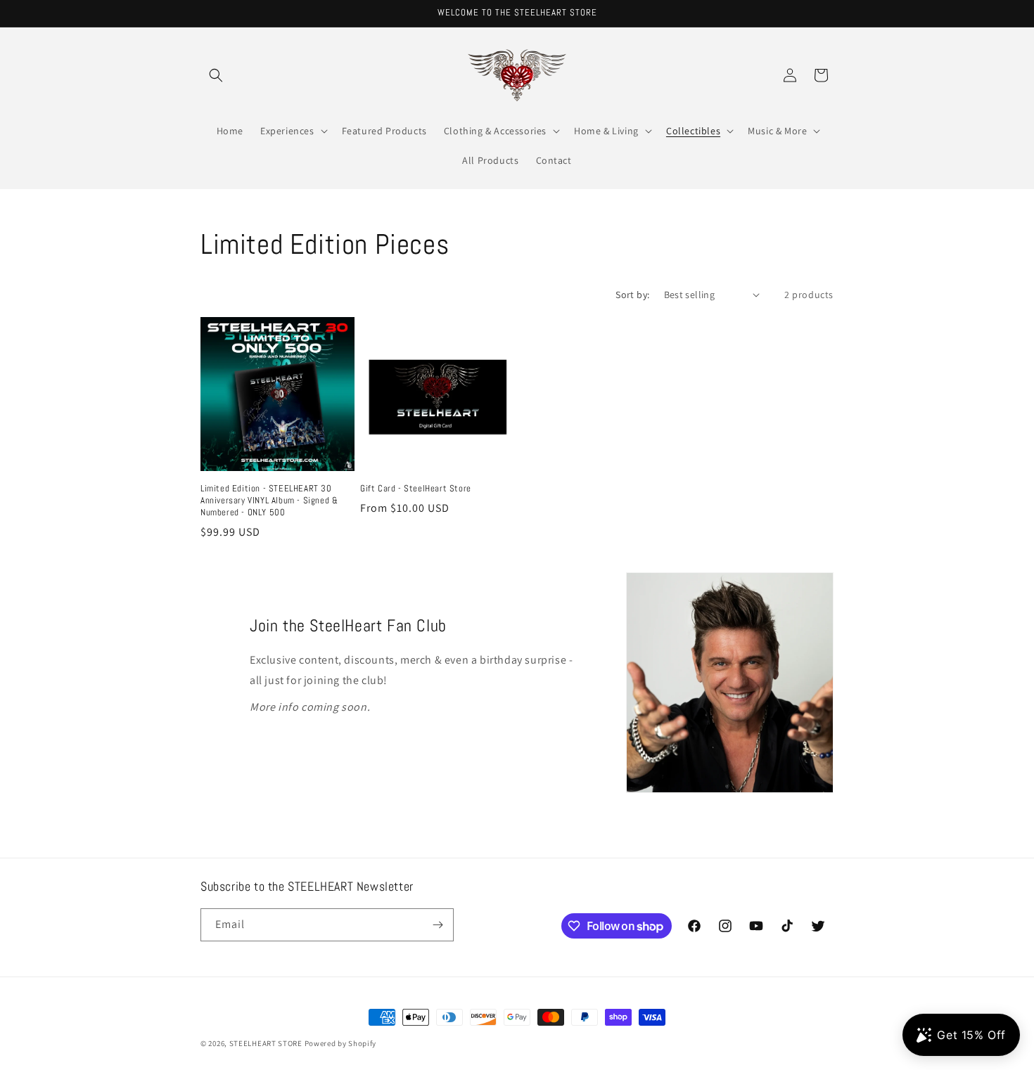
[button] (215, 75)
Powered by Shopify (341, 1043)
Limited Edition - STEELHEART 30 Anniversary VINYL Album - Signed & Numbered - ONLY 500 (269, 500)
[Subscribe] (437, 924)
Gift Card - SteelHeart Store (415, 488)
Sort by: (632, 294)
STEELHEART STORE (265, 1043)
